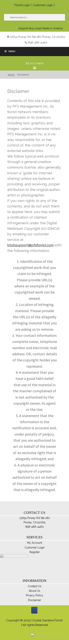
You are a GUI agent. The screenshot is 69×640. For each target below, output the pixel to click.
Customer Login (43, 5)
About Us (34, 590)
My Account (34, 542)
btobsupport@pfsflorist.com (30, 245)
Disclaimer (34, 600)
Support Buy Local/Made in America (41, 28)
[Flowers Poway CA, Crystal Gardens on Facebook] (34, 610)
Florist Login (22, 5)
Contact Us (34, 586)
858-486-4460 (37, 42)
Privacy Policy (34, 595)
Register (35, 552)
